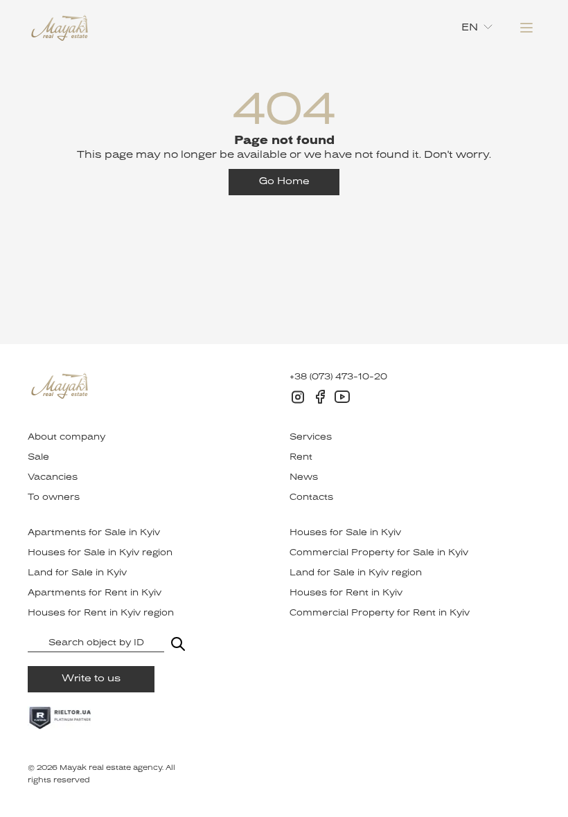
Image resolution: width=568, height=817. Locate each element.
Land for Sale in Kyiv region (356, 573)
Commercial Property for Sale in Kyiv (379, 553)
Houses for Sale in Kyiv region (100, 553)
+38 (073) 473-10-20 (338, 377)
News (304, 478)
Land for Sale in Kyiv (77, 573)
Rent (301, 458)
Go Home (284, 181)
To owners (54, 498)
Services (311, 437)
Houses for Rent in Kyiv (346, 593)
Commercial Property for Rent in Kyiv (380, 613)
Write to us (91, 678)
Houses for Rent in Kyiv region (101, 613)
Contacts (311, 498)
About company (66, 437)
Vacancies (53, 478)
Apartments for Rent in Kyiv (94, 593)
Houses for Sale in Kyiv (345, 533)
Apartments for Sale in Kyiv (94, 533)
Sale (38, 458)
